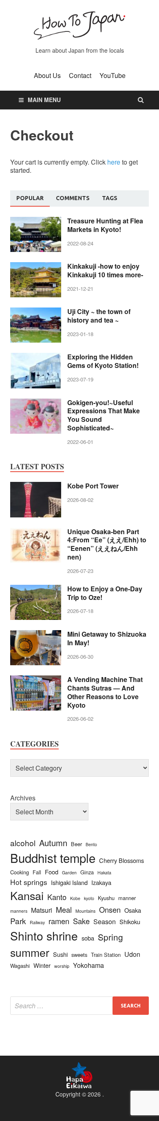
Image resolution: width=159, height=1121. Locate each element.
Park (18, 920)
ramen (59, 921)
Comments (73, 198)
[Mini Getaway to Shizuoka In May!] (35, 635)
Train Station (106, 954)
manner (127, 898)
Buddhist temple (52, 857)
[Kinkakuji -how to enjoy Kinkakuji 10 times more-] (35, 267)
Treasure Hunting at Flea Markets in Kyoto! (105, 225)
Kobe (75, 898)
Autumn (53, 843)
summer (29, 952)
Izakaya (101, 882)
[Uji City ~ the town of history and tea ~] (35, 312)
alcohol (22, 842)
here (113, 162)
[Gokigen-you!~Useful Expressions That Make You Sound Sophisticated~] (35, 403)
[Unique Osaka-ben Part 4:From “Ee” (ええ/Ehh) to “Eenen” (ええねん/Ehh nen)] (35, 532)
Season (104, 921)
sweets (79, 954)
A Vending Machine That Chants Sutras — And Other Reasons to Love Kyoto (105, 692)
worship (61, 966)
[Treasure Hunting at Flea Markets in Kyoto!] (35, 221)
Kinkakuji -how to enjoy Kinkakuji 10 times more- (105, 270)
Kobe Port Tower (93, 485)
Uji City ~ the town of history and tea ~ (98, 316)
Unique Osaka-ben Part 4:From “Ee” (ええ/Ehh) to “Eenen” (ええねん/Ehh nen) (106, 544)
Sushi (60, 954)
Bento (91, 844)
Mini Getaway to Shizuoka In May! (106, 638)
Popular (30, 198)
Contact (80, 75)
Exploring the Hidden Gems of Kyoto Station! (103, 361)
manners (18, 911)
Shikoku (129, 921)
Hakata (104, 872)
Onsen (110, 909)
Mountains (85, 911)
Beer (76, 844)
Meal (64, 909)
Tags (109, 198)
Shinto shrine (44, 935)
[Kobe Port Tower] (35, 486)
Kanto (56, 896)
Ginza (87, 872)
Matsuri (41, 910)
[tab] (30, 198)
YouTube (112, 75)
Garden (69, 872)
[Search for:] (79, 1005)
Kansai (27, 895)
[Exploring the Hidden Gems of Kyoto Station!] (35, 357)
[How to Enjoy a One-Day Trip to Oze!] (35, 589)
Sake (81, 921)
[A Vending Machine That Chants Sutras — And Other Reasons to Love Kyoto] (35, 680)
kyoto (89, 898)
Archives (22, 797)
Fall (37, 872)
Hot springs (28, 882)
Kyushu (106, 898)
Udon (132, 954)
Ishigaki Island (69, 882)
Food (51, 871)
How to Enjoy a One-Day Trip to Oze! (104, 593)
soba (88, 938)
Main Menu (44, 100)
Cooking (19, 872)
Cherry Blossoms (121, 860)
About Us (47, 75)
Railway (37, 922)
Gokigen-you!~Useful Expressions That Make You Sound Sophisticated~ (103, 415)
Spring (110, 937)
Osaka (132, 910)
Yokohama (88, 965)
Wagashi (20, 965)
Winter (42, 965)
